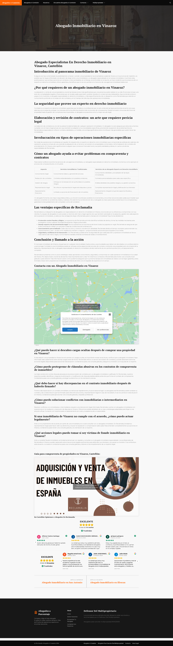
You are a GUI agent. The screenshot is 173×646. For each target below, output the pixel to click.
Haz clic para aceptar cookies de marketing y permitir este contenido (86, 306)
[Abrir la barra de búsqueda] (170, 2)
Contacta (83, 3)
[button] (110, 314)
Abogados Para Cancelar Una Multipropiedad (110, 643)
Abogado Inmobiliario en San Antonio (62, 582)
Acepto (70, 329)
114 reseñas (50, 563)
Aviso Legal (135, 643)
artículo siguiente (96, 580)
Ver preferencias (103, 329)
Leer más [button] (65, 568)
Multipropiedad (98, 3)
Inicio (69, 614)
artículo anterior (76, 580)
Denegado (86, 329)
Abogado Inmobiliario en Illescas (108, 582)
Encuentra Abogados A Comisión (65, 3)
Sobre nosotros (72, 617)
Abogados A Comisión (11, 3)
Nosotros (46, 3)
